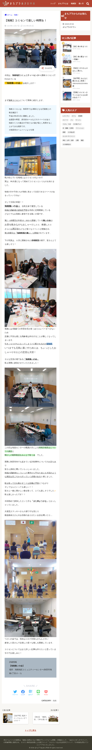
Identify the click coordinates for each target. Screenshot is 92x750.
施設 (82, 140)
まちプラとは (63, 3)
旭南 (54, 700)
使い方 (81, 3)
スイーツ (65, 120)
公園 (77, 140)
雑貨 (64, 132)
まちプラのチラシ (69, 25)
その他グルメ (77, 124)
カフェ (74, 116)
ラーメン (78, 120)
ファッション (80, 128)
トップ (52, 3)
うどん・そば (67, 124)
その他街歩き (67, 144)
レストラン (66, 116)
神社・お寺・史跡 (68, 140)
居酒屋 (80, 116)
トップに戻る (30, 730)
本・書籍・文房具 (68, 128)
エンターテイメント (69, 136)
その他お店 (71, 132)
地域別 (73, 3)
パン (71, 120)
